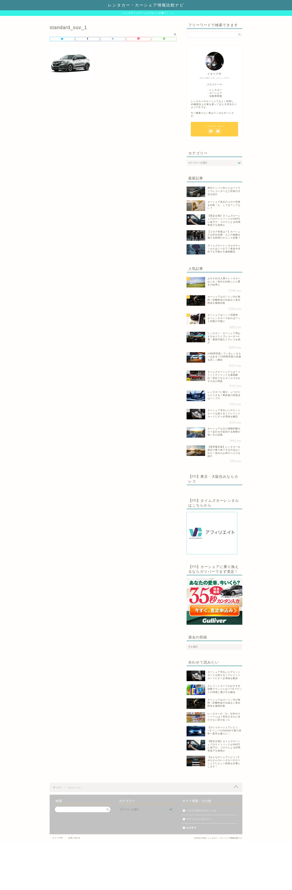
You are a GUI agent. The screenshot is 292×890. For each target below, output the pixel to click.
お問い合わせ (74, 838)
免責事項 (191, 828)
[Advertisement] (101, 865)
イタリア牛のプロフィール (201, 810)
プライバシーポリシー (199, 819)
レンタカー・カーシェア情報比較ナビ (146, 5)
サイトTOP (57, 838)
